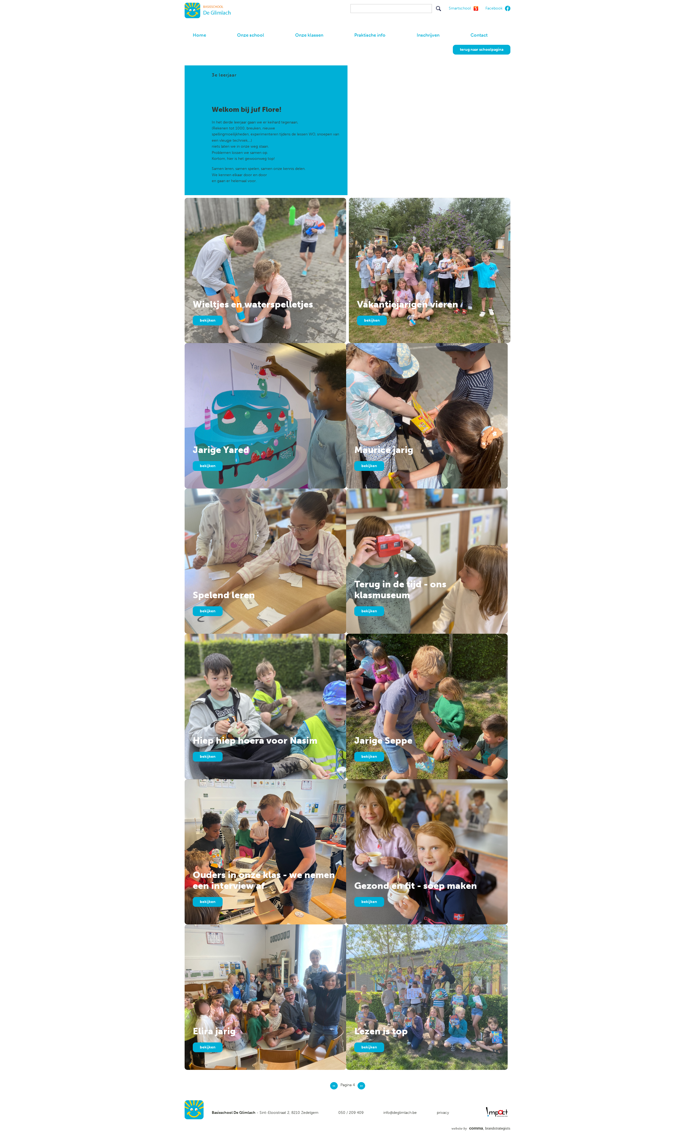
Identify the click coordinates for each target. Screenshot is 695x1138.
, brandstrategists (480, 1128)
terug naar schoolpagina (481, 49)
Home (199, 35)
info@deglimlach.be (400, 1112)
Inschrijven (428, 35)
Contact (479, 35)
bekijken (208, 320)
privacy (443, 1112)
